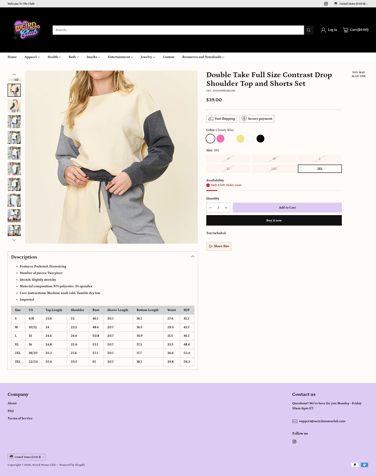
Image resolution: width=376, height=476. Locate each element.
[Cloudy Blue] (210, 138)
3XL (320, 169)
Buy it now (274, 220)
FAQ (11, 411)
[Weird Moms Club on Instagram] (326, 5)
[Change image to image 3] (14, 105)
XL (228, 169)
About (12, 403)
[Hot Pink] (220, 138)
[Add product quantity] (226, 207)
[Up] (14, 74)
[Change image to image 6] (14, 153)
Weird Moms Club (44, 465)
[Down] (14, 240)
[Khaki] (240, 138)
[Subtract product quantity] (210, 207)
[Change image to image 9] (14, 200)
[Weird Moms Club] (27, 30)
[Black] (260, 138)
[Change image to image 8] (14, 184)
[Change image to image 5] (14, 137)
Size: (213, 150)
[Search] (309, 30)
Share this (221, 246)
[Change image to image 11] (14, 231)
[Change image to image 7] (14, 168)
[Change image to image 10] (14, 215)
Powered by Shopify (72, 465)
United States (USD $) (352, 3)
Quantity (212, 198)
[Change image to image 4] (14, 121)
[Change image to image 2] (14, 90)
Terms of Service (20, 418)
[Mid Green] (230, 138)
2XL (274, 169)
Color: (220, 130)
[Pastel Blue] (250, 138)
